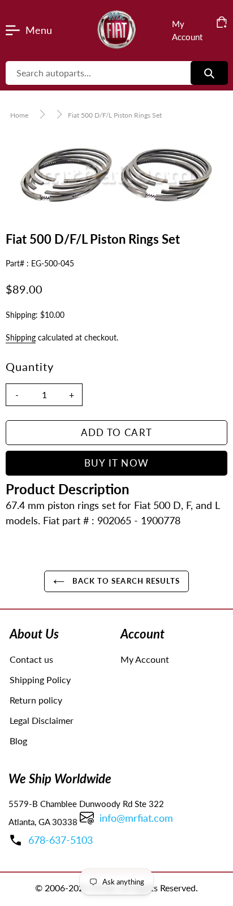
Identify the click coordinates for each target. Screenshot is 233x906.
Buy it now (116, 463)
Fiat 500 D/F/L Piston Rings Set (115, 115)
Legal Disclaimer (42, 720)
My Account (144, 659)
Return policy (36, 699)
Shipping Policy (40, 679)
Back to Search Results (125, 580)
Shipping (21, 337)
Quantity (30, 366)
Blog (18, 740)
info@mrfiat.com (136, 818)
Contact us (31, 659)
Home (19, 115)
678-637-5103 (60, 840)
